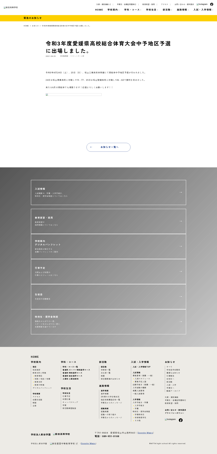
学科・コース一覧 (70, 367)
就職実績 (105, 408)
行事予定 (66, 396)
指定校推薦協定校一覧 (110, 400)
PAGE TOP (208, 446)
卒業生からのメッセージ (111, 403)
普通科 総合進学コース (72, 376)
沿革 (35, 406)
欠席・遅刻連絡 (102, 4)
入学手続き (139, 405)
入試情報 (137, 372)
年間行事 (66, 399)
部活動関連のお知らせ (110, 379)
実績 (103, 376)
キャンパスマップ (70, 402)
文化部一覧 (106, 373)
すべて (169, 367)
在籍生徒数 (37, 400)
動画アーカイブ (173, 391)
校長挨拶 (36, 370)
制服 (35, 403)
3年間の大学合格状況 (110, 396)
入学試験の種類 (139, 387)
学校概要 (36, 393)
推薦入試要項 (138, 390)
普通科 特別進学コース (72, 373)
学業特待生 (139, 414)
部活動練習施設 (69, 408)
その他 (138, 420)
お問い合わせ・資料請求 (184, 4)
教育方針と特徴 (39, 373)
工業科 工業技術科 (71, 379)
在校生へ (170, 379)
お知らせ (35, 26)
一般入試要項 (138, 393)
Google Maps (145, 432)
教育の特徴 (39, 385)
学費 (137, 408)
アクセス (164, 4)
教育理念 (38, 376)
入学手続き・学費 (140, 402)
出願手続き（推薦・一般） (144, 384)
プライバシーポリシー (174, 413)
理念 (35, 367)
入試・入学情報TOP (141, 367)
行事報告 (170, 376)
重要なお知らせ (173, 373)
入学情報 (137, 399)
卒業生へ (170, 388)
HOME (99, 10)
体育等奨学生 (140, 417)
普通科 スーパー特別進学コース (76, 370)
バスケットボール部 (77, 56)
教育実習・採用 (148, 4)
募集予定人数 (140, 381)
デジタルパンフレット (42, 388)
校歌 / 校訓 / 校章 (42, 379)
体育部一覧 (106, 370)
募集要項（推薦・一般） (143, 375)
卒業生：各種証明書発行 (126, 4)
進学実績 (105, 390)
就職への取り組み (108, 414)
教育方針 (38, 382)
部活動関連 (64, 56)
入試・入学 (171, 385)
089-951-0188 (107, 436)
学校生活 (66, 393)
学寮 (64, 405)
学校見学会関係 (173, 370)
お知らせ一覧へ (110, 147)
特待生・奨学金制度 (141, 411)
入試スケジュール (142, 378)
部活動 (104, 367)
